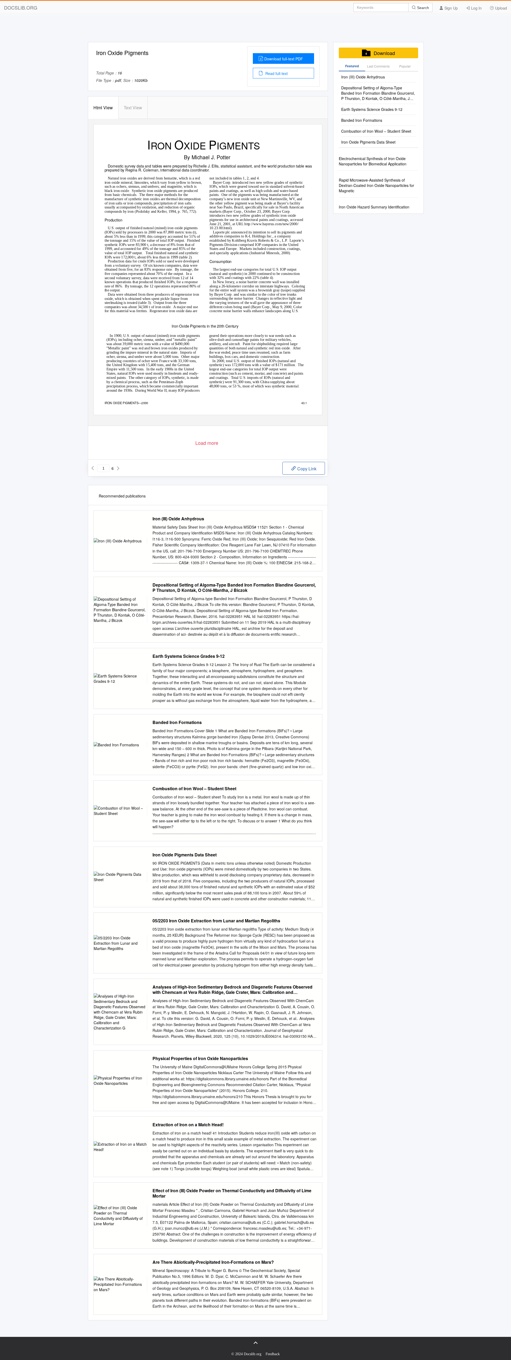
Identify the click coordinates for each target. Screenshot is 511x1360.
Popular (405, 66)
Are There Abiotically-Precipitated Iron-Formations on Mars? (213, 1262)
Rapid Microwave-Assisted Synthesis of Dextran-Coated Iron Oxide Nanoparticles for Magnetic (376, 185)
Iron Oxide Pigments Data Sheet (185, 854)
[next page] (118, 468)
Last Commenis (378, 66)
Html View (103, 107)
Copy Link (306, 469)
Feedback (273, 1354)
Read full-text (276, 73)
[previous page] (93, 468)
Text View (133, 107)
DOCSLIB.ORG (20, 7)
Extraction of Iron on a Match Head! (188, 1124)
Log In (476, 8)
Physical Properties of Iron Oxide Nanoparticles (200, 1058)
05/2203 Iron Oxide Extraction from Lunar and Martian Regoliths (216, 920)
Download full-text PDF (283, 58)
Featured (352, 66)
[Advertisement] (255, 30)
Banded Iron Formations (177, 722)
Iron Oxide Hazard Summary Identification (374, 207)
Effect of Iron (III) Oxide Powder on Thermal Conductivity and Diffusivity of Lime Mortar (232, 1193)
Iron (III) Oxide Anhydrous (178, 518)
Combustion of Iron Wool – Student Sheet (194, 788)
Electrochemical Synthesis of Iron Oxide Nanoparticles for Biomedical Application (372, 161)
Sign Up (450, 8)
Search (422, 8)
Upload (500, 8)
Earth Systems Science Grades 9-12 (189, 656)
